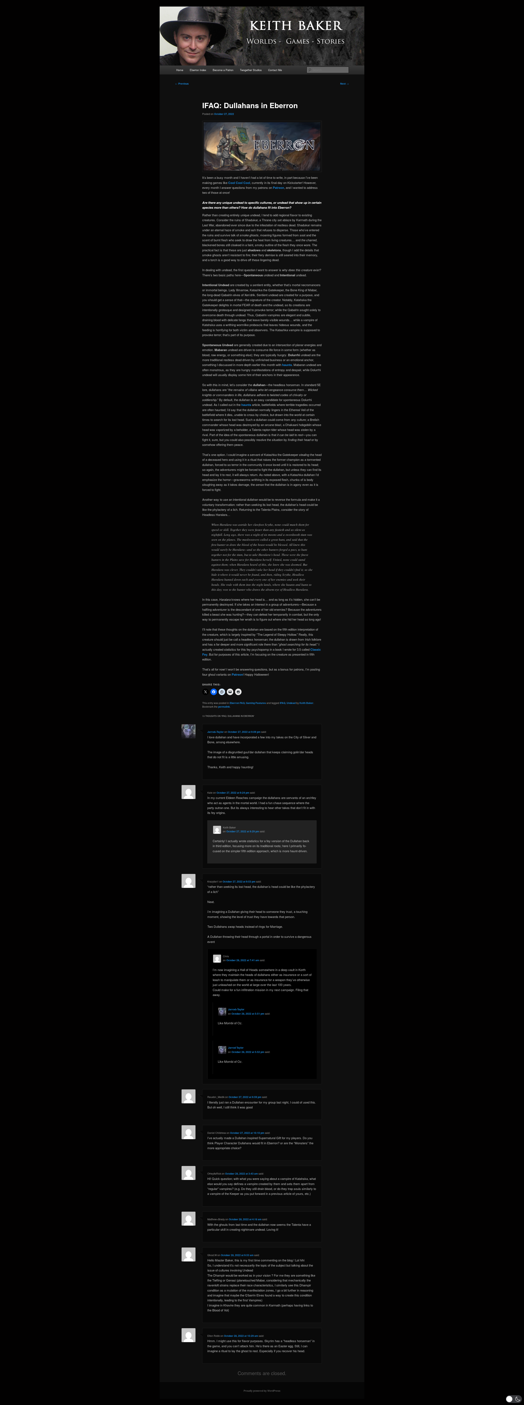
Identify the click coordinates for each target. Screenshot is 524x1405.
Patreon (278, 187)
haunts (287, 365)
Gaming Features (256, 703)
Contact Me (275, 70)
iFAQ (282, 703)
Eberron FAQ (237, 703)
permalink (224, 706)
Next (344, 83)
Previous (182, 83)
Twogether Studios (251, 70)
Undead (291, 703)
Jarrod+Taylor (215, 732)
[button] (514, 1399)
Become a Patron (223, 70)
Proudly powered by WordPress (262, 1391)
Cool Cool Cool (239, 182)
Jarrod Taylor (236, 1047)
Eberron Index (198, 70)
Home (179, 70)
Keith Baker (306, 703)
